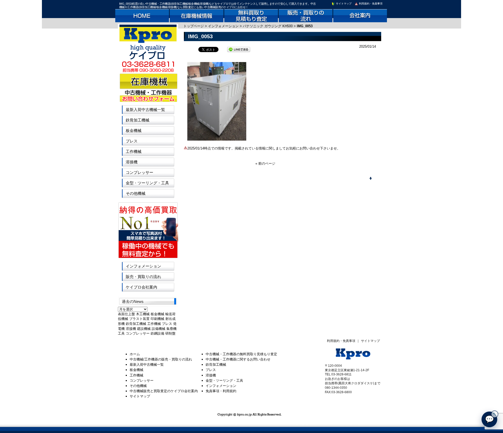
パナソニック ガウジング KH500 (268, 26)
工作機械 (133, 151)
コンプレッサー (139, 172)
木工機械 (143, 314)
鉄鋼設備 (157, 333)
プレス (132, 141)
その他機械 (135, 193)
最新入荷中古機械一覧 (145, 109)
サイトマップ (343, 3)
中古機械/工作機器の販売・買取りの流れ (161, 359)
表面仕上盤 (126, 314)
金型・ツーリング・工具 (147, 183)
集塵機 (171, 329)
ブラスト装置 (139, 319)
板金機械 (133, 130)
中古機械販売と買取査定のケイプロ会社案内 (164, 391)
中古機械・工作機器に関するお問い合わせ (238, 359)
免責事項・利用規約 (221, 391)
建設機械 (144, 329)
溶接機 (132, 162)
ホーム (135, 354)
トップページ (193, 26)
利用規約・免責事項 (370, 3)
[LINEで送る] (238, 49)
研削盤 (170, 333)
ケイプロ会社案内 (141, 287)
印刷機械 (157, 319)
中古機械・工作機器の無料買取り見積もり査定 (241, 354)
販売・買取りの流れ (143, 276)
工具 (121, 333)
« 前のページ (265, 163)
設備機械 (158, 329)
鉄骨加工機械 (137, 120)
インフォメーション (223, 26)
